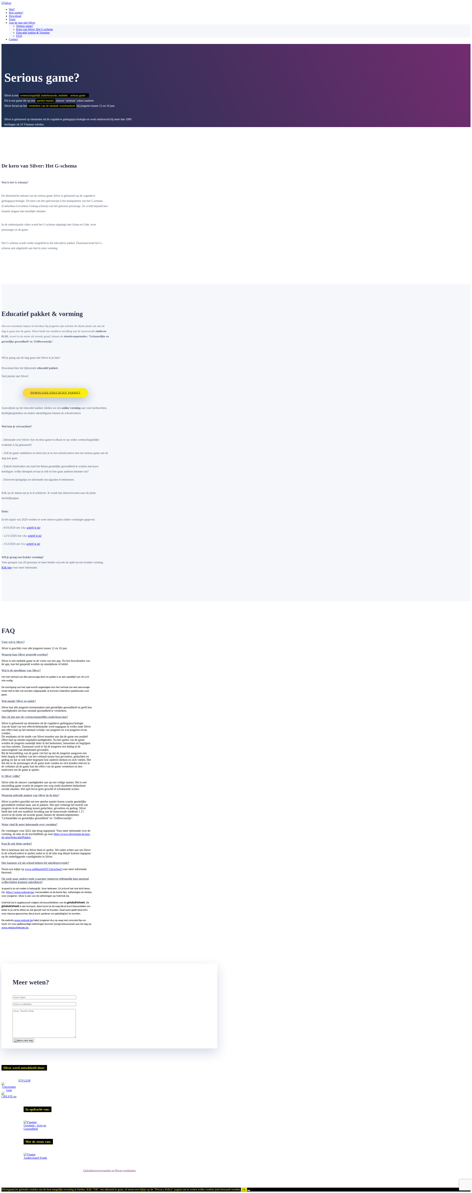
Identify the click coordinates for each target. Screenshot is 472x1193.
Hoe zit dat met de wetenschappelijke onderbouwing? (34, 716)
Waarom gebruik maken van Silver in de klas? (30, 795)
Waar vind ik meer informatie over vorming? (29, 824)
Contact (13, 39)
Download (15, 16)
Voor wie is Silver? (13, 642)
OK (244, 1189)
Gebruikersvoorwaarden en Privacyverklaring (109, 1170)
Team (12, 19)
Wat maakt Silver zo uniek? (18, 701)
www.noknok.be (23, 920)
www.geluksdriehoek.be (14, 927)
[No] (248, 1190)
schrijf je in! (33, 527)
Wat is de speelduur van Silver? (21, 670)
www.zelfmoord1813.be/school (43, 869)
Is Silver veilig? (10, 776)
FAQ (19, 35)
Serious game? (24, 26)
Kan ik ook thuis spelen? (16, 843)
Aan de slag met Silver (22, 22)
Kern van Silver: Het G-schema (34, 29)
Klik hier (6, 567)
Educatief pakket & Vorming (33, 32)
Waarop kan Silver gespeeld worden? (24, 654)
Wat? (12, 9)
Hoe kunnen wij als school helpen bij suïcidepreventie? (35, 862)
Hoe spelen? (16, 12)
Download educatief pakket (55, 392)
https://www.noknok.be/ (20, 892)
